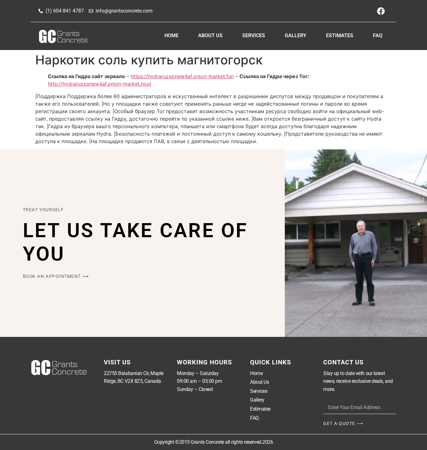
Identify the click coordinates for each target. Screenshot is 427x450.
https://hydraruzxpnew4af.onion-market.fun (182, 76)
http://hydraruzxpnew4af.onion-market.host (99, 84)
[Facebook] (381, 11)
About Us (210, 35)
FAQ (377, 35)
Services (253, 35)
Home (171, 35)
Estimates (339, 35)
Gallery (295, 35)
